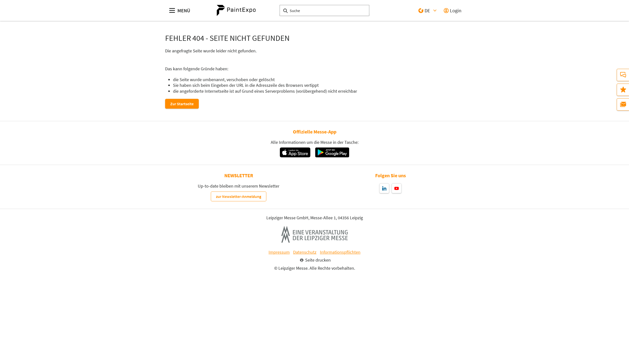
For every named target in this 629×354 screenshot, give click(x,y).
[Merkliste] (623, 90)
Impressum (279, 252)
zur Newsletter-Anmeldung (238, 196)
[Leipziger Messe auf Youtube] (396, 188)
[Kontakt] (623, 75)
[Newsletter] (623, 104)
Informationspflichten (340, 252)
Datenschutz (304, 252)
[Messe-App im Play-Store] (332, 152)
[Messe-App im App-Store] (295, 152)
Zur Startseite (182, 103)
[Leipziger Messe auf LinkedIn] (384, 188)
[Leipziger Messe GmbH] (314, 234)
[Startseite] (236, 10)
